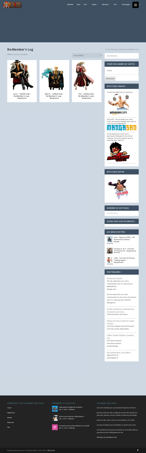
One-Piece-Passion (114, 341)
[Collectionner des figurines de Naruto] (55, 409)
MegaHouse (11, 413)
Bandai (9, 418)
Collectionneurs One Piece (117, 314)
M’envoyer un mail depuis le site (107, 437)
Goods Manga (112, 346)
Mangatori (111, 303)
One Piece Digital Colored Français (120, 326)
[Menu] (135, 5)
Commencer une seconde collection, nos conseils (74, 426)
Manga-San (111, 289)
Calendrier (70, 4)
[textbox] (124, 71)
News (78, 4)
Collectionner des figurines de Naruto (70, 407)
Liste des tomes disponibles (118, 329)
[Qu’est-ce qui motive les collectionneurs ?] (55, 418)
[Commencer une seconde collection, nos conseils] (55, 427)
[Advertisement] (73, 26)
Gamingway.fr (112, 358)
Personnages (126, 4)
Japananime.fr (113, 355)
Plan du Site (51, 450)
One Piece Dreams (114, 343)
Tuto (85, 4)
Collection (72, 409)
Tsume (9, 408)
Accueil (107, 49)
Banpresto (114, 49)
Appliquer (110, 79)
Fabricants (105, 4)
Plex (8, 427)
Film (115, 4)
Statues (94, 4)
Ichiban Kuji (122, 49)
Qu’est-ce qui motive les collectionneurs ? (71, 416)
